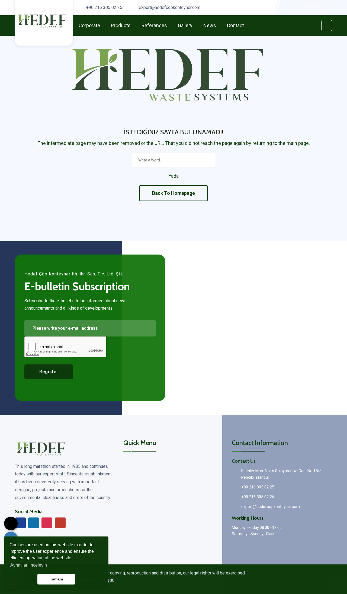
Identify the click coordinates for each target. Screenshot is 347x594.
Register (48, 371)
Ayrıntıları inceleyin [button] (28, 565)
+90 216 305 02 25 (104, 7)
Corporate (89, 25)
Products (121, 25)
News (209, 25)
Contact (235, 25)
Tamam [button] (56, 579)
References (154, 25)
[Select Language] (11, 523)
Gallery (185, 25)
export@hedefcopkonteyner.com (169, 7)
